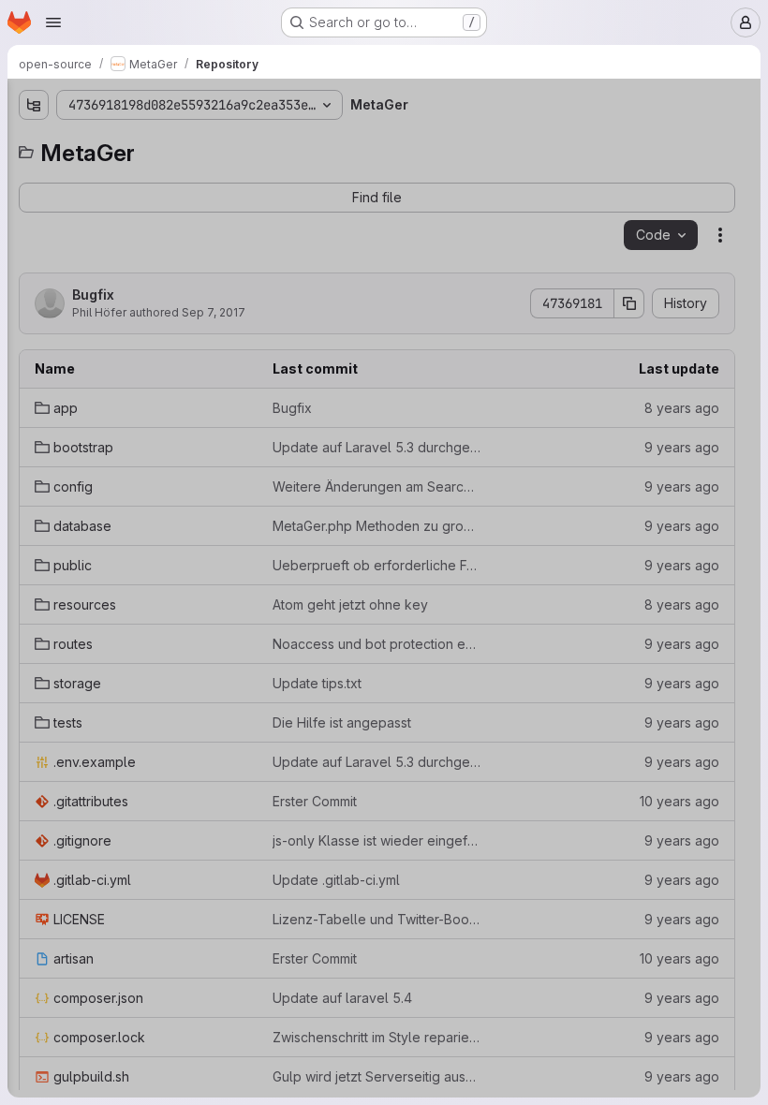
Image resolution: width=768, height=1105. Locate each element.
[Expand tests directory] (33, 415)
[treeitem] (155, 175)
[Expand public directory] (33, 295)
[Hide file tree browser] (34, 105)
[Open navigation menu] (53, 22)
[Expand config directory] (33, 235)
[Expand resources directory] (33, 325)
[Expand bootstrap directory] (33, 205)
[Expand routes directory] (33, 355)
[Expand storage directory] (33, 385)
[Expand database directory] (33, 265)
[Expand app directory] (33, 175)
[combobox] (153, 141)
